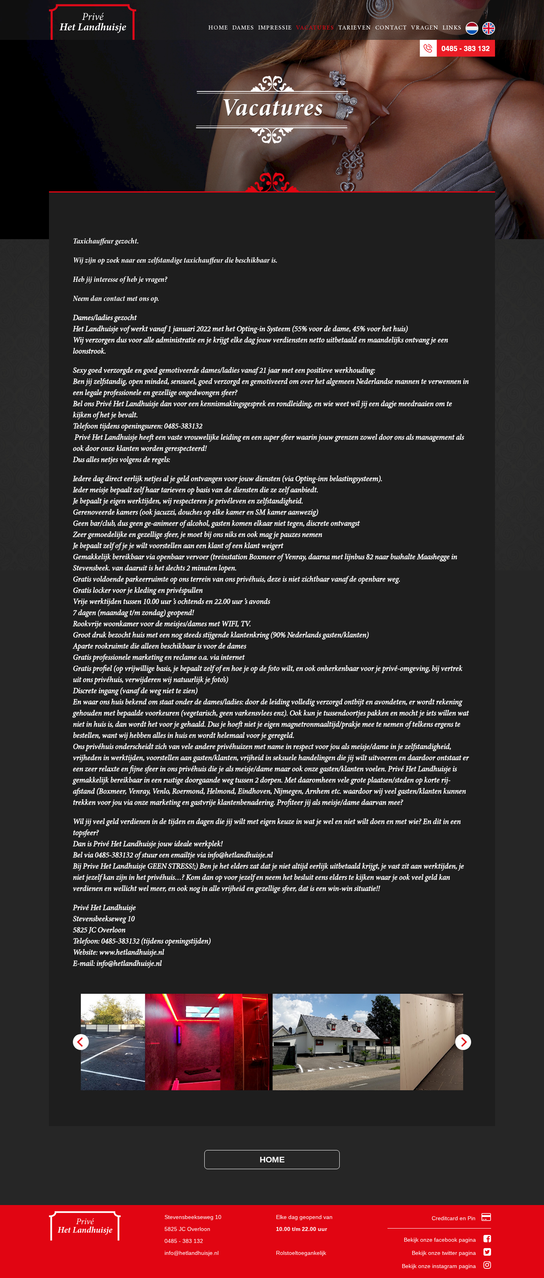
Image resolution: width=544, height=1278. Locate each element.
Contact (391, 28)
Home (218, 28)
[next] (463, 1042)
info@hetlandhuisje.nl (191, 1253)
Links (452, 28)
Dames (243, 28)
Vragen (424, 28)
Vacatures (315, 28)
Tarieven (354, 28)
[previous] (81, 1042)
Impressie (275, 28)
